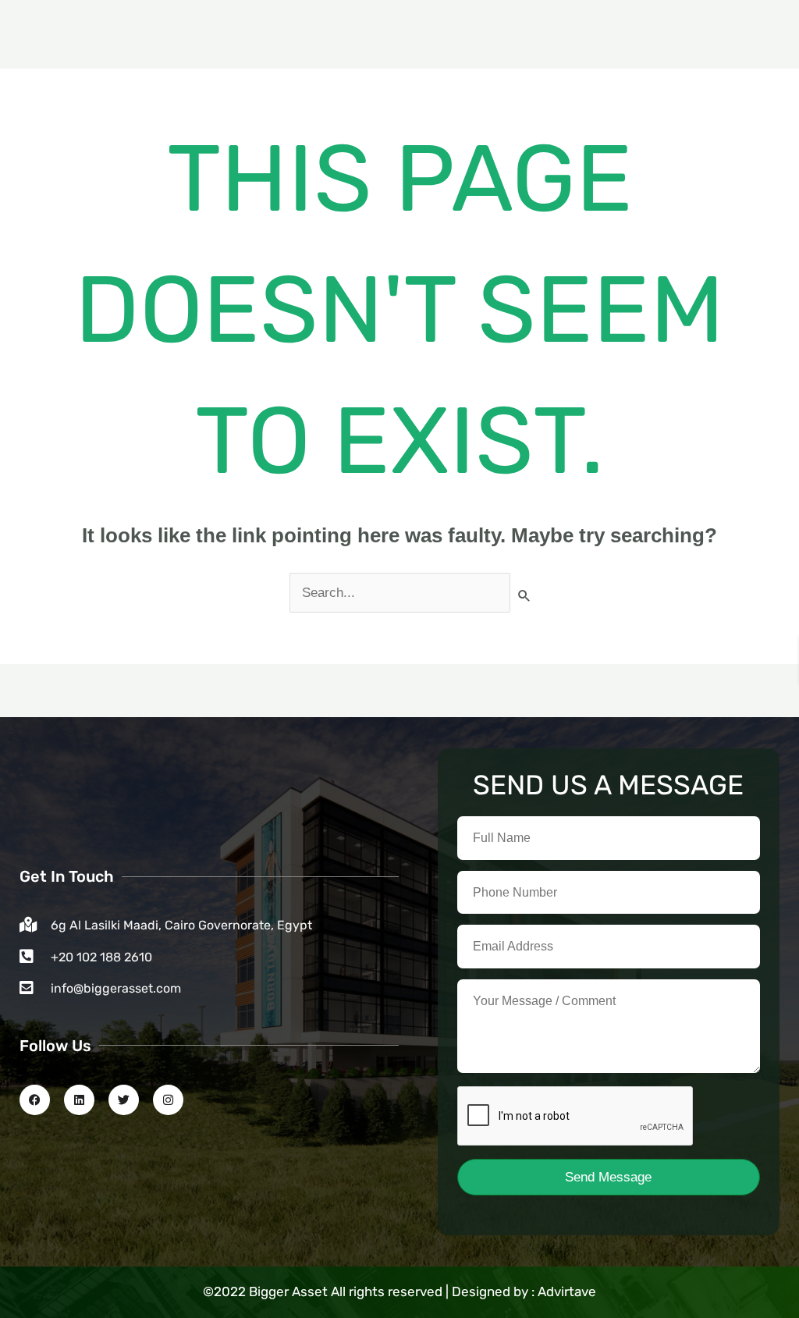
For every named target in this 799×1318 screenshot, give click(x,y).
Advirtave (567, 1291)
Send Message (608, 1177)
